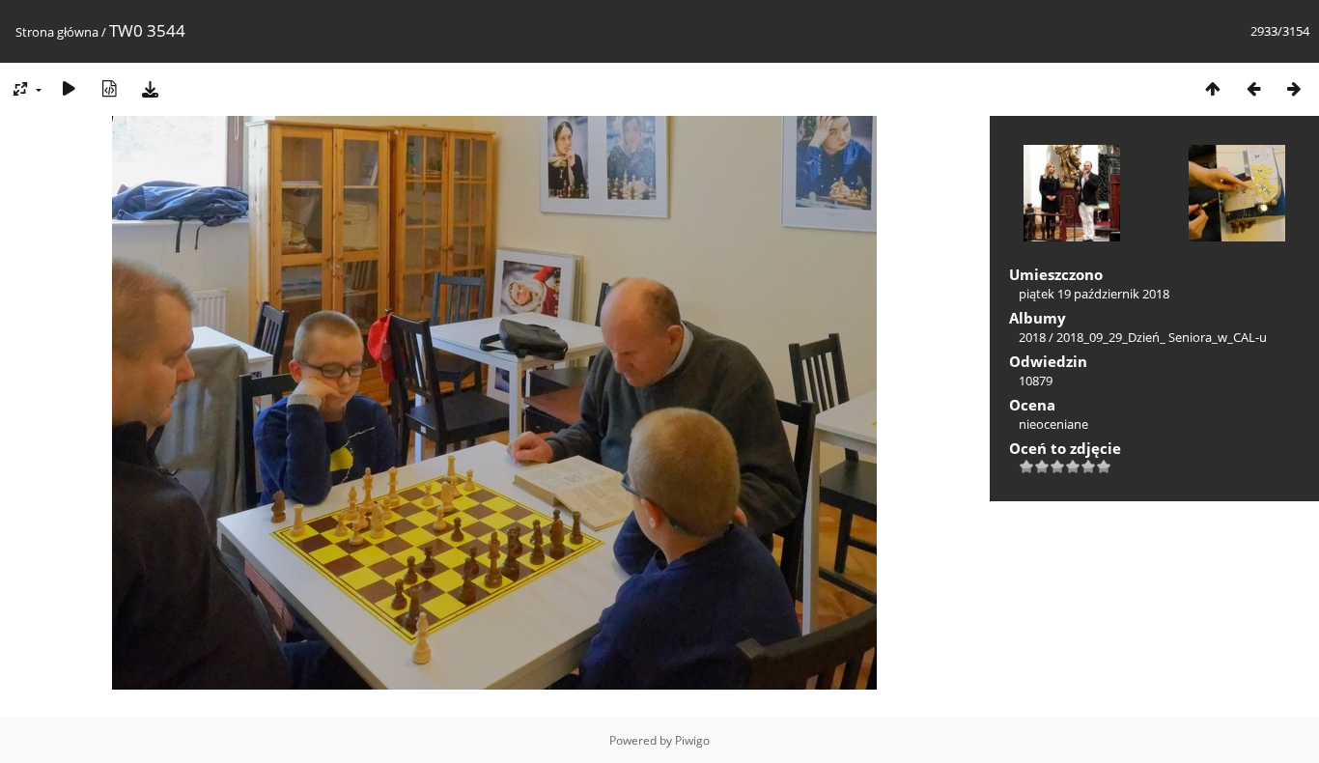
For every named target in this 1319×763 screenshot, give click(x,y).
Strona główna (56, 32)
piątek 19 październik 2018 (1094, 293)
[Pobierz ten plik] (149, 88)
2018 (1032, 337)
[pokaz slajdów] (68, 88)
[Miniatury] (1213, 88)
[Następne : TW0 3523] (1294, 88)
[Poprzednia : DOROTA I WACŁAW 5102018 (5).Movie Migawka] (1253, 88)
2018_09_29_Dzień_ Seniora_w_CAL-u (1161, 337)
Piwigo (692, 740)
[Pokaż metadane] (109, 88)
